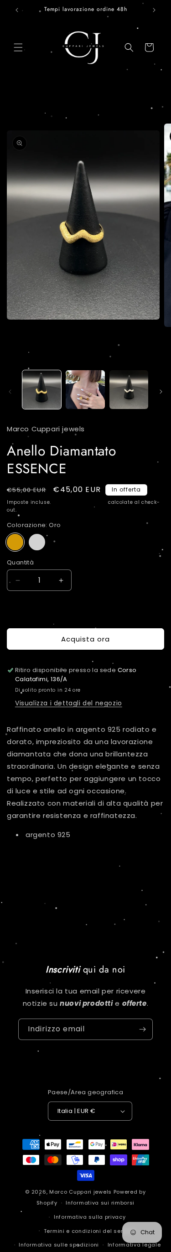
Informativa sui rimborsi (100, 1202)
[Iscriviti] (142, 1029)
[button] (18, 47)
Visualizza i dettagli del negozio (68, 703)
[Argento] (37, 542)
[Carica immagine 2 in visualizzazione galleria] (85, 389)
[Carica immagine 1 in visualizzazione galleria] (41, 389)
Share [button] (26, 861)
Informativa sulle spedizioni (59, 1244)
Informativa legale (134, 1244)
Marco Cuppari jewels (80, 1191)
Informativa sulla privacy (90, 1217)
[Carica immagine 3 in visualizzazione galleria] (128, 389)
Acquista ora (85, 639)
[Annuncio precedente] (17, 10)
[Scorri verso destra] (161, 392)
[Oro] (15, 542)
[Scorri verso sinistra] (10, 392)
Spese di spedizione (79, 502)
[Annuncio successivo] (154, 10)
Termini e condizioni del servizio (90, 1231)
